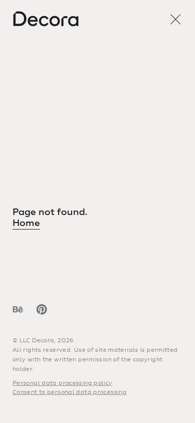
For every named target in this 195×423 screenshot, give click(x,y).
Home (26, 223)
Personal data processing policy (62, 383)
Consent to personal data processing (69, 392)
